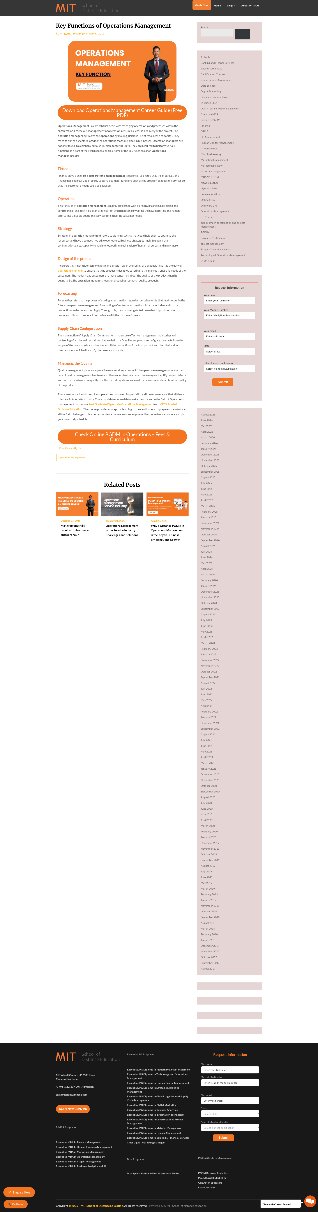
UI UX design (208, 260)
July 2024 (206, 551)
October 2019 (209, 854)
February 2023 (209, 648)
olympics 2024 (209, 188)
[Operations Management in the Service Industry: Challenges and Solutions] (122, 503)
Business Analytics (211, 68)
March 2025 (208, 505)
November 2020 (210, 780)
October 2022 (209, 671)
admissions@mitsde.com (73, 1094)
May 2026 (206, 425)
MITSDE (65, 34)
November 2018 (210, 905)
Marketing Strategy (211, 165)
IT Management (209, 148)
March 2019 (208, 888)
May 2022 (206, 700)
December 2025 (210, 454)
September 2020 (210, 791)
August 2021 (208, 734)
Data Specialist (206, 1187)
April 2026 (207, 431)
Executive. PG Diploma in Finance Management (154, 1132)
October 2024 (209, 534)
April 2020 (207, 820)
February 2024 (209, 580)
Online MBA (208, 199)
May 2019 (206, 882)
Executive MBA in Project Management (78, 1161)
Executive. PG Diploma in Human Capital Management (158, 1082)
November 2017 (210, 951)
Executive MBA (209, 114)
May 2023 (206, 631)
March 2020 (208, 825)
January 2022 (208, 717)
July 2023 (206, 620)
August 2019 (208, 865)
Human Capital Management (217, 142)
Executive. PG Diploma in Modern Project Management (158, 1069)
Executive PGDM (210, 119)
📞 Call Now (15, 1204)
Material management (213, 171)
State (206, 345)
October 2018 (209, 911)
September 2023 (210, 608)
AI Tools (205, 57)
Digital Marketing (211, 91)
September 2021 (210, 728)
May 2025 (206, 494)
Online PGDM (209, 205)
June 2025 (207, 488)
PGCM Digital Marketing (212, 1177)
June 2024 (207, 557)
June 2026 (207, 420)
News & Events (209, 182)
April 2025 (207, 500)
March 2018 (208, 928)
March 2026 (208, 437)
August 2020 (208, 797)
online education (210, 194)
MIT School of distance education (186, 1205)
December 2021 (210, 722)
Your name (210, 294)
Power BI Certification (213, 238)
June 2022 (207, 694)
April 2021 (207, 757)
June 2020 (207, 808)
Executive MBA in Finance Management (78, 1142)
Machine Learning (211, 154)
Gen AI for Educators (210, 1182)
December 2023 (210, 591)
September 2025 (210, 471)
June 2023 (207, 625)
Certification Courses (213, 74)
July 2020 (206, 802)
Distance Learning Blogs (214, 97)
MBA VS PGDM (210, 177)
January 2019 (208, 900)
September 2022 (210, 677)
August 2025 (208, 477)
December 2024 (210, 523)
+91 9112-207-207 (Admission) (76, 1086)
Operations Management (72, 457)
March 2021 (208, 762)
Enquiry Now (21, 1192)
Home (217, 5)
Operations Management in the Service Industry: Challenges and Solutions (122, 530)
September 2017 (210, 962)
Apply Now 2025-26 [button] (73, 1109)
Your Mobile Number (216, 309)
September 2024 (210, 540)
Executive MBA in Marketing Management (80, 1151)
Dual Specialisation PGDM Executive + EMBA (153, 1173)
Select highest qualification (219, 362)
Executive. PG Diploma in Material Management (154, 1128)
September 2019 (210, 860)
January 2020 (208, 837)
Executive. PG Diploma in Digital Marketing (151, 1105)
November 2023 (210, 597)
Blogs (230, 5)
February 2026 (209, 443)
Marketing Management (214, 159)
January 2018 (208, 940)
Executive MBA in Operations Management (80, 1156)
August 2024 (208, 545)
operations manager (70, 270)
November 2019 (210, 848)
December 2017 (210, 945)
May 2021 (206, 751)
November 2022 (210, 665)
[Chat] (310, 1201)
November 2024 (210, 528)
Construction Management (216, 79)
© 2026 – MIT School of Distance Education (96, 1205)
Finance (205, 125)
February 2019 (209, 894)
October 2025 (209, 465)
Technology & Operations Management (223, 255)
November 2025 (210, 460)
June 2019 (207, 877)
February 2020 (209, 831)
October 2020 (209, 785)
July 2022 (206, 688)
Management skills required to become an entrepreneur (75, 530)
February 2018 (209, 934)
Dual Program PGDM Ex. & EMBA (220, 108)
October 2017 (209, 957)
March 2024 (208, 574)
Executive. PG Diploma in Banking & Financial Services (158, 1137)
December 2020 (210, 774)
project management (212, 243)
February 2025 (209, 511)
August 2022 (208, 682)
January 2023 (208, 654)
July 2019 (206, 871)
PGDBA (205, 232)
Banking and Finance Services (217, 62)
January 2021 (208, 768)
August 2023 (208, 614)
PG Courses (207, 217)
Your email (210, 330)
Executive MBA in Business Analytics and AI (81, 1166)
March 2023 (208, 643)
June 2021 (207, 745)
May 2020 (206, 814)
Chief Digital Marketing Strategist (146, 1142)
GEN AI (205, 131)
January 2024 (208, 585)
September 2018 (210, 917)
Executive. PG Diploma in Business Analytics (152, 1109)
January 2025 (208, 517)
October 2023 (209, 603)
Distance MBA (209, 102)
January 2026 (208, 448)
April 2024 (207, 568)
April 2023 (207, 637)
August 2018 (208, 922)
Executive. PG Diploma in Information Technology (155, 1114)
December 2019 (210, 842)
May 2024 (206, 563)
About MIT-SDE (250, 5)
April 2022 (207, 705)
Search (205, 27)
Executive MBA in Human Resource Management (84, 1147)
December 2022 (210, 660)
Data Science (208, 85)
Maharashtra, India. (67, 1078)
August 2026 (208, 414)
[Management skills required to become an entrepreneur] (77, 503)
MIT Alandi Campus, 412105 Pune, (75, 1075)
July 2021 (206, 740)
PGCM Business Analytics (212, 1173)
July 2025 (206, 483)
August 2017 (208, 968)
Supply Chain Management (216, 249)
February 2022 (209, 711)
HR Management (210, 137)
